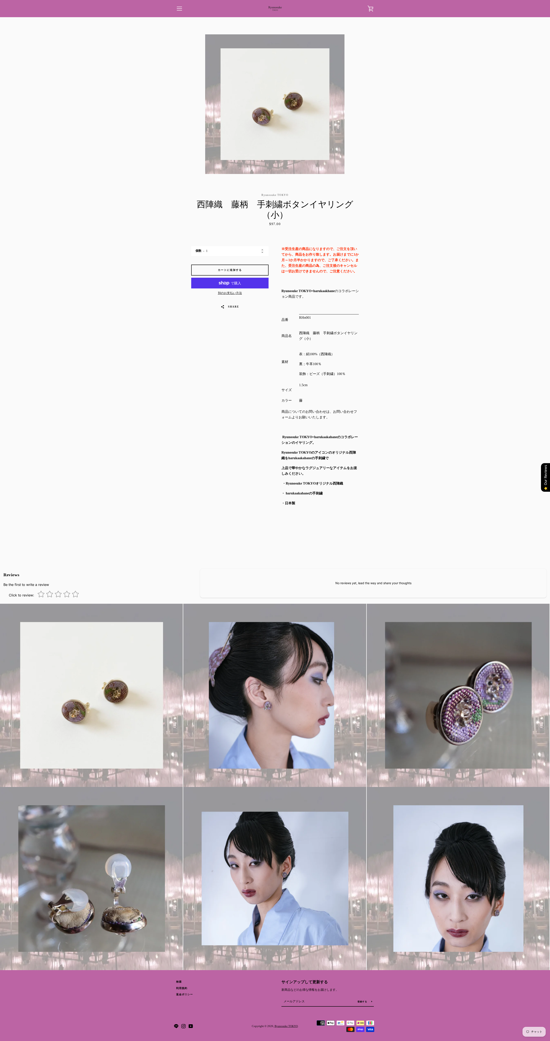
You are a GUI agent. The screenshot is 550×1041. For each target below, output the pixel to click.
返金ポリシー (184, 994)
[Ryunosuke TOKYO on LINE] (176, 1026)
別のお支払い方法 (230, 293)
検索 (179, 981)
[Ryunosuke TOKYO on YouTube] (191, 1026)
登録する (363, 1001)
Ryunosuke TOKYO (286, 1026)
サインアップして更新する (304, 982)
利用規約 (181, 988)
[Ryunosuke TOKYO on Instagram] (183, 1026)
